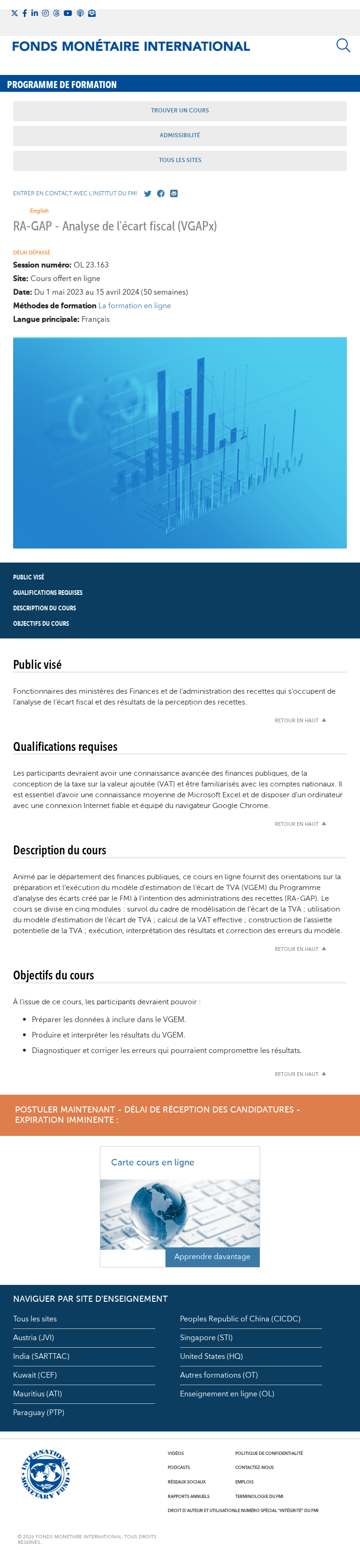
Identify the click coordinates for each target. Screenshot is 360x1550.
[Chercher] (344, 45)
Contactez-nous (254, 1467)
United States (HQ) (211, 1356)
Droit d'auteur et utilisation (201, 1510)
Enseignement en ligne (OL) (227, 1394)
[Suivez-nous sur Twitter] (14, 13)
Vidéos (176, 1453)
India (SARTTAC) (41, 1356)
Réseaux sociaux (187, 1482)
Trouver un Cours (180, 111)
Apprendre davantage (212, 1256)
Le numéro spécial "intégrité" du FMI (277, 1510)
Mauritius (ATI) (37, 1394)
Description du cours (44, 608)
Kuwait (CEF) (35, 1375)
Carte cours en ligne (153, 1162)
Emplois (244, 1482)
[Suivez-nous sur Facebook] (24, 13)
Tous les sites (35, 1319)
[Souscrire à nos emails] (92, 13)
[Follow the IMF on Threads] (56, 13)
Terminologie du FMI (259, 1496)
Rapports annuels (189, 1496)
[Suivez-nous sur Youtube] (68, 13)
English (39, 211)
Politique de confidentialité (269, 1453)
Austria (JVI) (33, 1337)
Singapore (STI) (206, 1337)
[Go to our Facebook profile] (159, 194)
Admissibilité (180, 136)
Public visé (28, 577)
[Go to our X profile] (146, 194)
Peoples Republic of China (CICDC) (240, 1319)
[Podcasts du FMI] (80, 13)
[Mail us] (172, 194)
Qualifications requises (47, 593)
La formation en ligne (134, 305)
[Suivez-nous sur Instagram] (45, 13)
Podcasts (179, 1467)
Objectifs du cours (41, 624)
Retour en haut (297, 721)
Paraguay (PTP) (38, 1412)
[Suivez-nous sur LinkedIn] (34, 13)
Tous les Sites (180, 160)
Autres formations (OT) (219, 1375)
